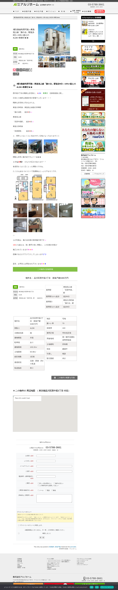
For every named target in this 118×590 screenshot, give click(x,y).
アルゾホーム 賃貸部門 (99, 11)
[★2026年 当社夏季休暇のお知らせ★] (84, 23)
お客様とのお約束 (51, 569)
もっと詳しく (97, 105)
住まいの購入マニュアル (53, 563)
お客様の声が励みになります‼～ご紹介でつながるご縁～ (97, 99)
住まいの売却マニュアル (53, 566)
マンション (52, 11)
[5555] (51, 64)
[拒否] (116, 587)
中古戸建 (40, 11)
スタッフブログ (81, 561)
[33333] (62, 64)
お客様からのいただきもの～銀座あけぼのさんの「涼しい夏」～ (95, 34)
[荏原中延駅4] (57, 58)
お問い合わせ (80, 563)
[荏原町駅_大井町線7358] (62, 58)
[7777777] (40, 64)
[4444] (57, 64)
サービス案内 (50, 558)
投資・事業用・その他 (76, 11)
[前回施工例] (73, 58)
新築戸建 (28, 11)
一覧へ (93, 41)
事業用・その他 (21, 567)
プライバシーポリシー (82, 564)
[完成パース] (40, 58)
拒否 (97, 587)
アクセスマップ (99, 174)
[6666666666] (46, 64)
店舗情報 (87, 174)
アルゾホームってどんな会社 (88, 11)
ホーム (17, 11)
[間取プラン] (46, 58)
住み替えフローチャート (53, 564)
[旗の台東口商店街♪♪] (68, 58)
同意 (91, 587)
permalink (73, 547)
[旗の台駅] (51, 58)
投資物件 (19, 566)
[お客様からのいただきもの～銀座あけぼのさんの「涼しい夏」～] (84, 31)
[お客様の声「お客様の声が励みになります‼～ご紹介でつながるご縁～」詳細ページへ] (85, 101)
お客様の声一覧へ (93, 109)
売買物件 (51, 547)
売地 (64, 11)
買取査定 (49, 567)
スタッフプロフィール (82, 560)
